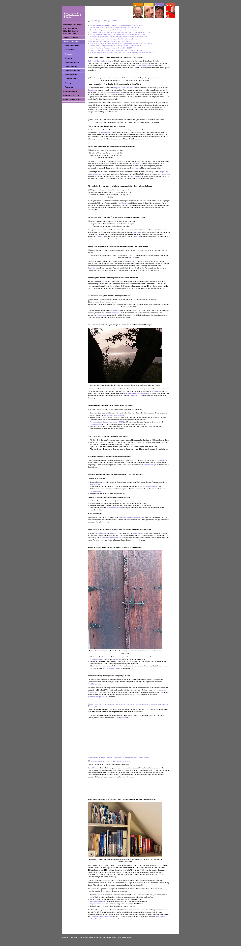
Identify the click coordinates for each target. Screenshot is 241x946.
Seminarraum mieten (125, 937)
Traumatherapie (71, 50)
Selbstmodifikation (72, 62)
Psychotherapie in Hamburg (73, 25)
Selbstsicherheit (71, 75)
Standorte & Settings (70, 37)
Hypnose (68, 54)
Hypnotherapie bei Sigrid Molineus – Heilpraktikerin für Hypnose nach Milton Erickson (118, 758)
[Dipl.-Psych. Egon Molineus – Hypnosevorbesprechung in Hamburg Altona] (129, 707)
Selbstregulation (71, 66)
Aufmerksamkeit (71, 79)
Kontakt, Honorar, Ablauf (72, 99)
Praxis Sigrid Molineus (87, 937)
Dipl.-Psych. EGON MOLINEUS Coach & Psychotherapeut (70, 31)
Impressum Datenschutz (70, 937)
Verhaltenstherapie (72, 46)
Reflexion (68, 58)
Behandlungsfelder (70, 91)
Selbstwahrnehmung (72, 70)
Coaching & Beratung (71, 95)
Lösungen (68, 83)
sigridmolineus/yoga (109, 937)
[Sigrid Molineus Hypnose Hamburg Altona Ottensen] (109, 761)
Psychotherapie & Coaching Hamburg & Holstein (72, 15)
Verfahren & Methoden (71, 41)
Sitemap (99, 937)
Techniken (69, 87)
